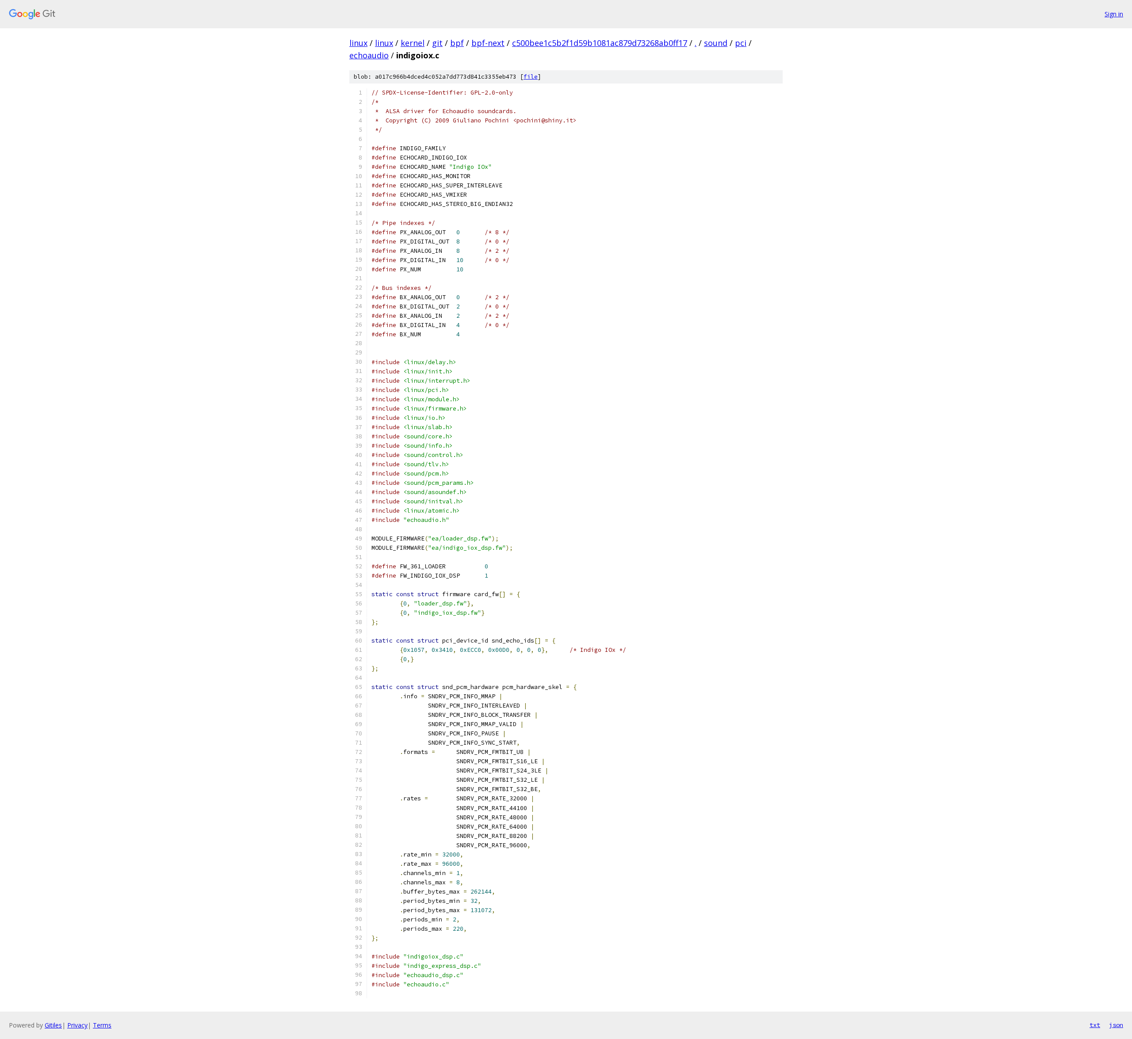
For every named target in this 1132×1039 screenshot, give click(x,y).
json (1116, 1025)
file (531, 76)
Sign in (1114, 14)
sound (715, 43)
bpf (457, 43)
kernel (412, 43)
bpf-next (488, 43)
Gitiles (53, 1025)
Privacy (77, 1025)
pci (740, 43)
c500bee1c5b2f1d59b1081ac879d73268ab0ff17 (599, 43)
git (437, 43)
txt (1095, 1025)
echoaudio (369, 55)
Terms (102, 1025)
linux (358, 43)
